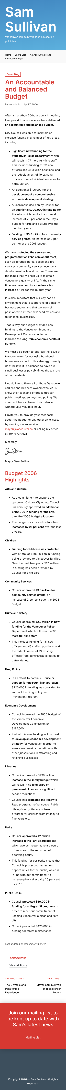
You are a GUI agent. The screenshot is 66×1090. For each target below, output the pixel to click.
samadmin (17, 958)
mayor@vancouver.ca (19, 429)
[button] (18, 965)
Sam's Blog (13, 74)
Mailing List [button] (33, 1037)
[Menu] (12, 49)
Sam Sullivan (31, 19)
